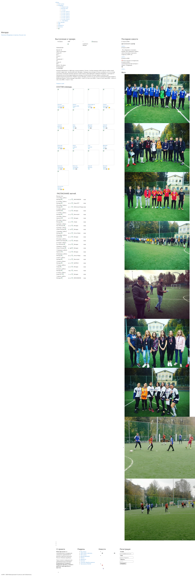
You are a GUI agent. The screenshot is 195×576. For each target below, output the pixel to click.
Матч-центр (61, 4)
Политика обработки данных (88, 562)
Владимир (60, 5)
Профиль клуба (60, 83)
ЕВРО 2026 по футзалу (86, 553)
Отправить (123, 563)
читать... (123, 46)
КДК (59, 23)
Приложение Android (86, 564)
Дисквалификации (85, 556)
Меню (57, 2)
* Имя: (121, 555)
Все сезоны (83, 551)
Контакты (60, 26)
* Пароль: (122, 559)
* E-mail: (122, 551)
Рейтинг (82, 557)
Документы (61, 25)
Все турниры (61, 22)
